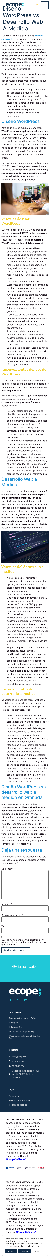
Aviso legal (14, 1095)
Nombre (6, 904)
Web (3, 926)
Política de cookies (18, 1104)
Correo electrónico (12, 915)
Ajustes (37, 1251)
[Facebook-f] (10, 1000)
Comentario (8, 869)
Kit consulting (15, 1027)
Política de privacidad (19, 1100)
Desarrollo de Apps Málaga (22, 1031)
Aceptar (11, 1251)
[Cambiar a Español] (37, 4)
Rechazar (24, 1251)
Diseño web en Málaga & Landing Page (25, 1036)
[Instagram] (18, 1000)
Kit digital (13, 1022)
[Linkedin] (25, 1000)
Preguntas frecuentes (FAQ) (22, 1018)
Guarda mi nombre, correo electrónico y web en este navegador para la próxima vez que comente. (24, 942)
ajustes (35, 1246)
